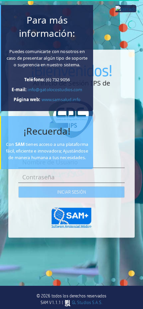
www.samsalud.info (60, 99)
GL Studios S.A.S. (86, 302)
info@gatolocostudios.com (55, 90)
